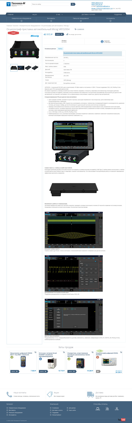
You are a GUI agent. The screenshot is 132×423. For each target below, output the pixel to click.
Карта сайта (72, 410)
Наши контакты (20, 392)
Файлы (60, 49)
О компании (55, 408)
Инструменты (110, 18)
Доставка (99, 392)
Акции (34, 14)
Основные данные (50, 49)
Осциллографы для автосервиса (52, 26)
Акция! (13, 33)
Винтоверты (51, 18)
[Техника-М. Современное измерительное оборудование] (16, 4)
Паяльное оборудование (81, 18)
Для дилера (72, 408)
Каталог (15, 26)
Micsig (66, 26)
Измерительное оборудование (21, 18)
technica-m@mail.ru (103, 6)
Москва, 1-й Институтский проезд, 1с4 (102, 8)
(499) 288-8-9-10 (97, 3)
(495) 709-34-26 (97, 4)
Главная (10, 14)
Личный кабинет (56, 415)
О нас (58, 14)
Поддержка (118, 14)
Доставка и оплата (88, 14)
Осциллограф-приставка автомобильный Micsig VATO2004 (83, 53)
